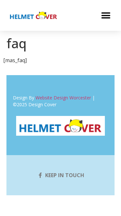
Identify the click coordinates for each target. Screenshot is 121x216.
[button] (105, 15)
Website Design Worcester (63, 98)
